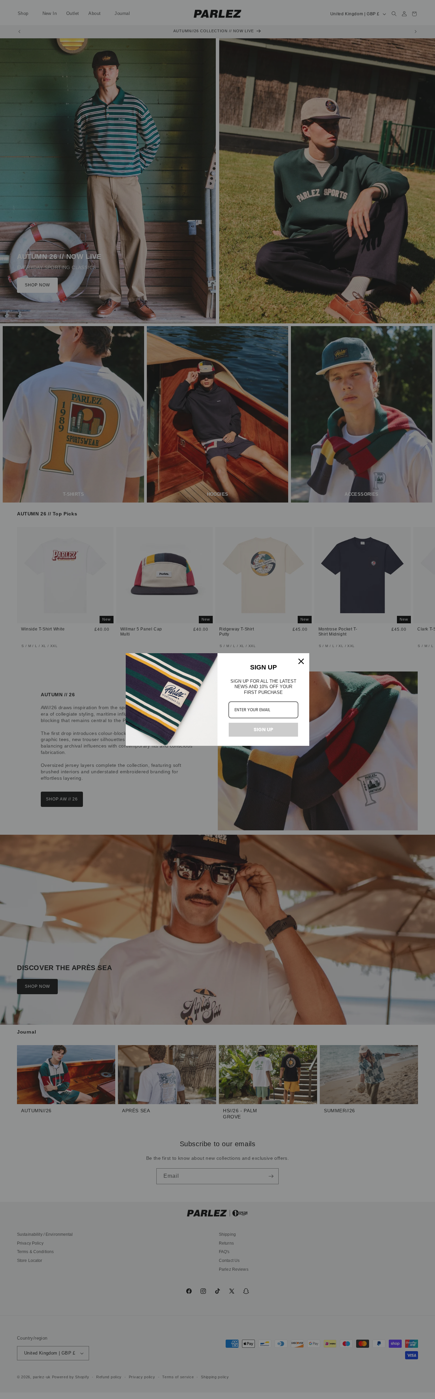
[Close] (301, 661)
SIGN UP (263, 729)
